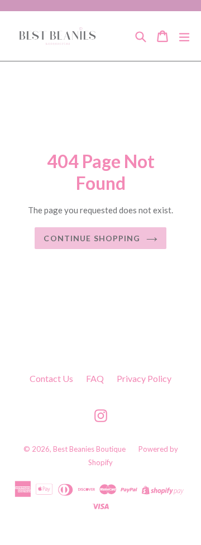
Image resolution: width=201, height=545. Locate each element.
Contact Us (51, 378)
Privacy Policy (144, 378)
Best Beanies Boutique (89, 448)
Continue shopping (92, 238)
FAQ (95, 378)
